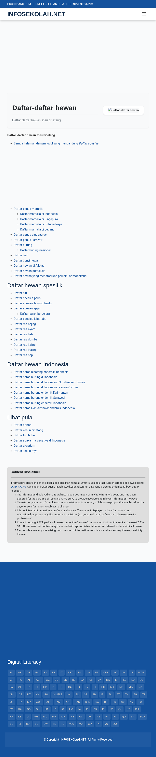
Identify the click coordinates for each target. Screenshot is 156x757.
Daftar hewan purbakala (29, 271)
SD (28, 723)
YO (106, 723)
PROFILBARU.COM (19, 4)
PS (115, 716)
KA (70, 687)
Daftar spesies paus (27, 298)
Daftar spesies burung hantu (33, 303)
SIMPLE (57, 694)
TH (126, 694)
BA (97, 701)
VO (81, 723)
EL (124, 679)
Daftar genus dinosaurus (30, 234)
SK (68, 694)
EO (133, 679)
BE (73, 679)
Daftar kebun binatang (28, 430)
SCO (142, 716)
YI (99, 723)
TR (143, 694)
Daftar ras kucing (25, 350)
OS (95, 709)
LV (87, 687)
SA (132, 716)
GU (38, 709)
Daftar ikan (21, 255)
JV (111, 709)
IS (103, 709)
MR (54, 716)
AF (29, 679)
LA (78, 687)
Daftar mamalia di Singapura (39, 219)
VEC (71, 723)
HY (20, 701)
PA (106, 716)
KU (137, 709)
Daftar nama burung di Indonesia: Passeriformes (46, 387)
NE (72, 716)
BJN (87, 701)
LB (19, 716)
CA (82, 679)
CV (123, 701)
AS (98, 716)
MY (29, 701)
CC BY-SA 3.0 (18, 486)
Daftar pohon (22, 425)
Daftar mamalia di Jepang (37, 229)
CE (20, 694)
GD (29, 709)
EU (141, 679)
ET (116, 679)
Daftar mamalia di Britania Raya (41, 224)
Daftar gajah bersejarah (35, 314)
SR (85, 694)
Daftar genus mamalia (28, 209)
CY (99, 679)
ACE (38, 701)
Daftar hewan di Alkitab (29, 265)
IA (79, 709)
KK (37, 694)
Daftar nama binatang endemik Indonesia (41, 372)
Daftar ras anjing (25, 324)
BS (105, 701)
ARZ (70, 672)
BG (56, 679)
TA (110, 694)
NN (12, 694)
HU (103, 687)
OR (89, 716)
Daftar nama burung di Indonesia (35, 377)
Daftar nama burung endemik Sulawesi (39, 397)
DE (28, 672)
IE (87, 709)
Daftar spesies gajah (27, 308)
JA (88, 672)
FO (140, 701)
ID (53, 687)
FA (11, 687)
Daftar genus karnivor (28, 240)
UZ (29, 694)
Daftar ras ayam (24, 329)
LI (28, 716)
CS (91, 679)
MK (112, 687)
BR (114, 701)
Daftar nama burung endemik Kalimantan (41, 392)
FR (53, 672)
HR (45, 687)
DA (108, 679)
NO (140, 687)
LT (95, 687)
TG (135, 694)
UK (123, 672)
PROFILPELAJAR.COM (50, 4)
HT (128, 709)
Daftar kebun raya (25, 451)
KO (28, 687)
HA (47, 709)
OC (81, 716)
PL (11, 672)
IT (62, 672)
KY (11, 716)
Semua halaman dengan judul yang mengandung (56, 143)
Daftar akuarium (24, 445)
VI (132, 672)
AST (38, 679)
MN (63, 716)
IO (55, 709)
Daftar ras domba (25, 339)
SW (46, 723)
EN (37, 672)
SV (115, 672)
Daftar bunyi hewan (26, 260)
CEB (105, 672)
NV (131, 701)
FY (11, 709)
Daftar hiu (20, 293)
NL (79, 672)
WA (90, 723)
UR (11, 701)
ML (45, 716)
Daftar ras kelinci (25, 345)
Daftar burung (23, 245)
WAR (141, 672)
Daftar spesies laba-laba (30, 319)
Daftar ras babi (24, 334)
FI (102, 694)
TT (118, 694)
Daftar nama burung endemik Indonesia (40, 403)
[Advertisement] (78, 58)
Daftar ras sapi (24, 355)
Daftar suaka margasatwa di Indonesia (39, 440)
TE (62, 723)
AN (67, 701)
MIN (131, 687)
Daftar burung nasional (35, 250)
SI (20, 723)
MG (36, 716)
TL (54, 723)
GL (20, 687)
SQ (11, 723)
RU (20, 679)
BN (65, 679)
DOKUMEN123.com (81, 4)
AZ (48, 679)
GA (20, 709)
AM (58, 701)
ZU (115, 723)
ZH (11, 679)
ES (45, 672)
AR (20, 672)
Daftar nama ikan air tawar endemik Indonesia (44, 408)
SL (77, 694)
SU (36, 723)
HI (37, 687)
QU (124, 716)
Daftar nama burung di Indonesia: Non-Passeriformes (49, 382)
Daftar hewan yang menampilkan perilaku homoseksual (50, 276)
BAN (77, 701)
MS (121, 687)
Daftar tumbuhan (25, 435)
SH (94, 694)
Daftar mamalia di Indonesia (39, 214)
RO (46, 694)
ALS (48, 701)
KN (119, 709)
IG (63, 709)
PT (96, 672)
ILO (71, 709)
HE (61, 687)
